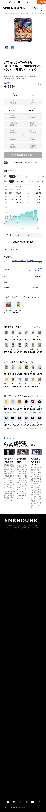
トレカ (40, 268)
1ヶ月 (28, 235)
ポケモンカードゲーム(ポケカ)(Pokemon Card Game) (27, 262)
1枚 (12, 181)
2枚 (17, 181)
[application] (23, 218)
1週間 (18, 235)
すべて (12, 176)
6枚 (38, 181)
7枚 (43, 181)
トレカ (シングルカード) (34, 271)
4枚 (27, 181)
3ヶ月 (37, 235)
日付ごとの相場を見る (11, 250)
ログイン (30, 2)
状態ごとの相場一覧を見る (23, 242)
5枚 (33, 181)
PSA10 (36, 176)
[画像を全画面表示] (23, 30)
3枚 (22, 181)
